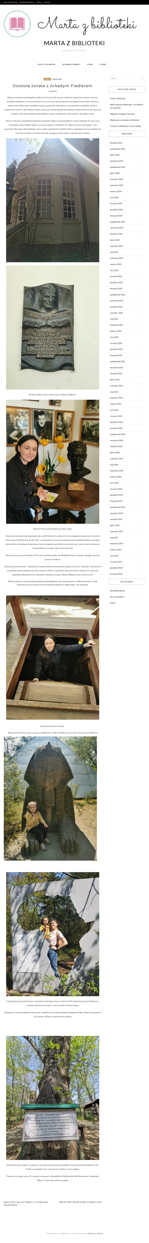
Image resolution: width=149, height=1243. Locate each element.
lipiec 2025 (115, 155)
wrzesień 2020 (116, 440)
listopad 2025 (116, 143)
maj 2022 (114, 319)
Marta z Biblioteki (74, 43)
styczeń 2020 (116, 489)
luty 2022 (114, 337)
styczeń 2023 (116, 276)
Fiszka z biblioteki (117, 98)
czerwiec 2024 (116, 179)
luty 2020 (114, 483)
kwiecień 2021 (116, 397)
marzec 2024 (115, 191)
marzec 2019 (115, 549)
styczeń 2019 (116, 562)
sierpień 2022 (116, 306)
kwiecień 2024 (116, 185)
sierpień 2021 (116, 373)
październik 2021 (117, 361)
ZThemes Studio (95, 1233)
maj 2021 (114, 392)
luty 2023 (114, 270)
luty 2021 (114, 410)
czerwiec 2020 (116, 458)
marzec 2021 (115, 404)
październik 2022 (117, 294)
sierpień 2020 (116, 446)
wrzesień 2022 (116, 300)
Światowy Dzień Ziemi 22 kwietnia (80, 1202)
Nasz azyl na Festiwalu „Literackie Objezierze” (26, 1203)
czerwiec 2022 (116, 313)
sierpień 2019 (116, 519)
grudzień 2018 (116, 568)
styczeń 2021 (116, 416)
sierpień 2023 (116, 234)
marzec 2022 (115, 331)
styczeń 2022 (116, 343)
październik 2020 (117, 434)
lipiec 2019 (115, 525)
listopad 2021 (116, 355)
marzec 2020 (115, 476)
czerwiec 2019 (116, 531)
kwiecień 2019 (116, 543)
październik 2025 (117, 149)
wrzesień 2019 (116, 513)
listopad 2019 (116, 501)
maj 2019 (114, 537)
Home (39, 2)
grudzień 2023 (116, 209)
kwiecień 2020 (116, 470)
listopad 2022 (116, 288)
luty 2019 (114, 555)
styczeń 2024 (116, 203)
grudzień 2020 (116, 422)
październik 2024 (117, 167)
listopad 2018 (116, 574)
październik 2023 (117, 221)
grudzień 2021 (116, 349)
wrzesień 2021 (116, 367)
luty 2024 (114, 197)
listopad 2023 (116, 215)
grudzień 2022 (116, 282)
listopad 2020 (116, 428)
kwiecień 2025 (116, 161)
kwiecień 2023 (116, 258)
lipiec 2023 (115, 240)
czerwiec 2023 (116, 246)
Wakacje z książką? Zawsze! (122, 114)
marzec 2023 (115, 264)
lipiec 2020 (115, 452)
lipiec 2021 (115, 379)
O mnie (47, 2)
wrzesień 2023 (116, 227)
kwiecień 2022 (116, 325)
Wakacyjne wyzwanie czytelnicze (125, 120)
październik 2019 (117, 507)
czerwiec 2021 (116, 385)
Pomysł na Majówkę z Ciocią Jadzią (125, 126)
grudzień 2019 (116, 495)
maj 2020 (114, 464)
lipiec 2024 (115, 173)
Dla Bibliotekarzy (27, 2)
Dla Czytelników (10, 2)
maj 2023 (114, 252)
